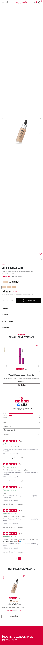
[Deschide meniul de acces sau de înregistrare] (35, 2)
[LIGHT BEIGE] (14, 601)
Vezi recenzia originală (9, 458)
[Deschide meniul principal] (3, 2)
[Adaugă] (12, 301)
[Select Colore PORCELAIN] (4, 287)
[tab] (21, 308)
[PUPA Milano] (21, 2)
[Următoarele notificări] (26, 558)
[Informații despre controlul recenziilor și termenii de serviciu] (31, 408)
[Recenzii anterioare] (16, 558)
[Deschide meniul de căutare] (7, 2)
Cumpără (22, 385)
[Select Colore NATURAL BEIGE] (14, 287)
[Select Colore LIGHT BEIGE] (9, 287)
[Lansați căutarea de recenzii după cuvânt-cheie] (39, 435)
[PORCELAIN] (11, 601)
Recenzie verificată (10, 444)
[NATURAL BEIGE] (17, 601)
